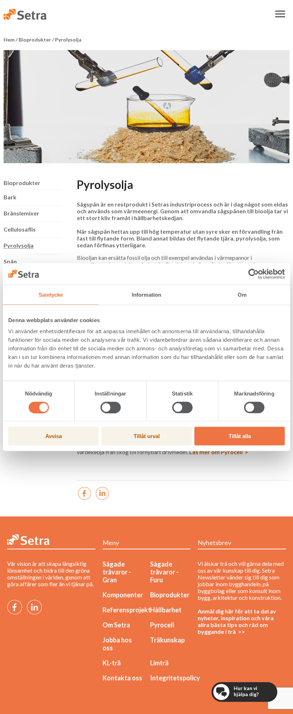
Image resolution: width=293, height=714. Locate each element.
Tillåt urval (147, 436)
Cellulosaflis (20, 229)
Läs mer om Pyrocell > (218, 451)
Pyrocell (162, 625)
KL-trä (112, 663)
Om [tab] (242, 294)
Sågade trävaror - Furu (164, 572)
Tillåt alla (240, 436)
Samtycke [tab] (51, 294)
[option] (146, 106)
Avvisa (53, 436)
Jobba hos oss (117, 644)
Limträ (159, 663)
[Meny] (280, 14)
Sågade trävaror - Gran (117, 572)
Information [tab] (146, 294)
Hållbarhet (166, 610)
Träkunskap (167, 640)
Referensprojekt (127, 610)
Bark (10, 197)
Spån (10, 261)
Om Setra (116, 625)
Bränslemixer (21, 213)
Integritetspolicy (175, 678)
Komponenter (123, 595)
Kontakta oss (122, 678)
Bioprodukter (22, 182)
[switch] (110, 407)
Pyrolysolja (19, 245)
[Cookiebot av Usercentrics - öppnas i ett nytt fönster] (253, 273)
